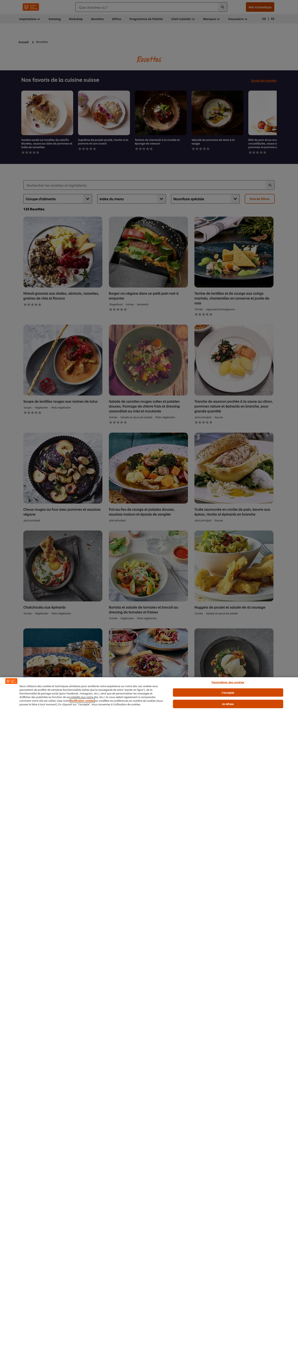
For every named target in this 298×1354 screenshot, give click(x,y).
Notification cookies (82, 700)
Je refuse (228, 704)
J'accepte (228, 692)
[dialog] (149, 1015)
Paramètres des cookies (228, 682)
